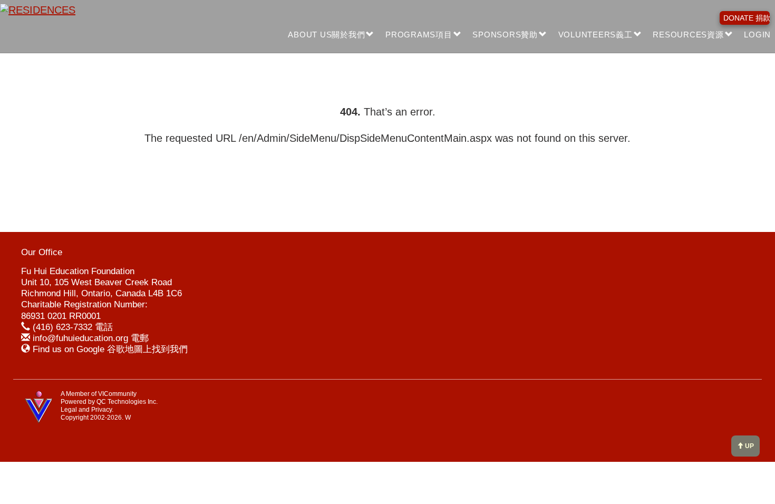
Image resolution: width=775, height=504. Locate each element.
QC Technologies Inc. (127, 401)
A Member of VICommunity (99, 394)
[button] (370, 34)
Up (748, 446)
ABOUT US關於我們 (326, 34)
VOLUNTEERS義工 (595, 34)
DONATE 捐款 (746, 18)
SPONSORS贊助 (505, 34)
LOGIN (757, 34)
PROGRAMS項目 (418, 34)
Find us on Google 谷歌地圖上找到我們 (110, 349)
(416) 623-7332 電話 (73, 327)
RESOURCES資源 (688, 34)
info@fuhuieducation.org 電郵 (91, 338)
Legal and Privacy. (87, 409)
